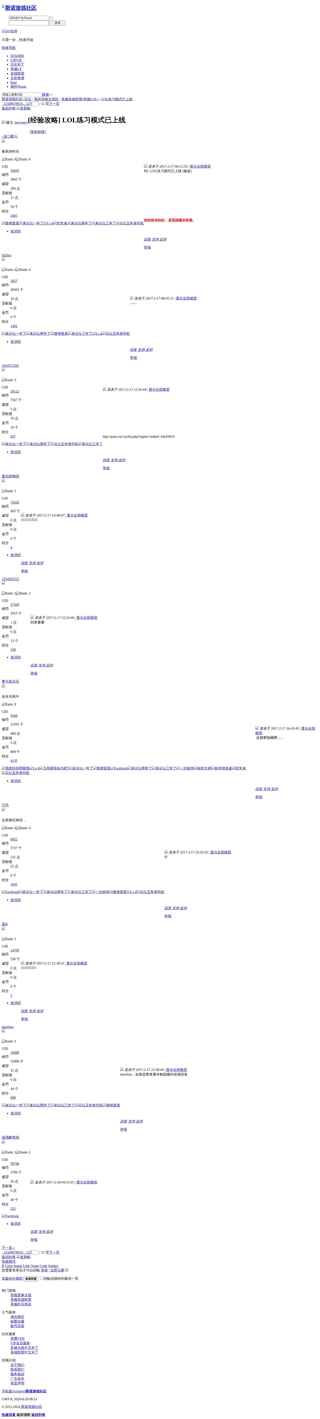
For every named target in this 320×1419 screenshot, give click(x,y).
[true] (50, 94)
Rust (13, 82)
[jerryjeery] (3, 122)
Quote (34, 1266)
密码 (5, 23)
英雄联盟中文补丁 (24, 1352)
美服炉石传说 (20, 1304)
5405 (13, 215)
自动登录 (60, 18)
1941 (13, 884)
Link (26, 1266)
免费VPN (17, 1338)
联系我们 (17, 1369)
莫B (5, 924)
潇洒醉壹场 (10, 1137)
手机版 (7, 1391)
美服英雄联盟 (20, 1299)
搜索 (45, 94)
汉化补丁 (17, 64)
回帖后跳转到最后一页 (61, 1278)
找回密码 (75, 18)
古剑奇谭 (17, 78)
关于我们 (17, 1365)
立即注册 (75, 23)
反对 (163, 239)
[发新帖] (23, 108)
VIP (16, 60)
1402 (13, 326)
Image (18, 1266)
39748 (14, 1163)
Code (43, 1266)
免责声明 (17, 1383)
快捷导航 (9, 48)
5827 (13, 281)
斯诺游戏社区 (12, 99)
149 (13, 649)
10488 (14, 1052)
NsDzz (6, 255)
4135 (13, 761)
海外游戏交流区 (46, 99)
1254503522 (10, 579)
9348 (13, 715)
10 (21, 104)
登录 (44, 1270)
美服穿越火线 (20, 1295)
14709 (14, 950)
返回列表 (9, 108)
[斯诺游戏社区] (19, 8)
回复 (147, 239)
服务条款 (17, 1374)
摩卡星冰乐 (10, 681)
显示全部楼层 (200, 166)
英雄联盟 (17, 73)
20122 (14, 391)
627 (13, 436)
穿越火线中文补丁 (24, 1348)
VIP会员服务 (20, 1343)
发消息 (15, 231)
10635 (14, 170)
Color (9, 1266)
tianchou (7, 1027)
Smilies (53, 1266)
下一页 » (8, 1248)
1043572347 (10, 365)
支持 (156, 239)
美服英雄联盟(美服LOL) (79, 99)
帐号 (5, 18)
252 (13, 1208)
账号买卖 (17, 1326)
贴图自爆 (17, 1321)
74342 (14, 502)
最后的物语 (10, 476)
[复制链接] (38, 132)
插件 (18, 86)
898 (13, 1097)
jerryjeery (21, 122)
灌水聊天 (17, 1317)
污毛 (5, 805)
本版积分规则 (12, 1278)
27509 (14, 604)
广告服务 (17, 1378)
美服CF (16, 69)
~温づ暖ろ (10, 136)
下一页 (54, 104)
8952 (13, 839)
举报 (147, 247)
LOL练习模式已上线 (117, 99)
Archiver (19, 1391)
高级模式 (9, 1261)
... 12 (26, 104)
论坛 (17, 56)
